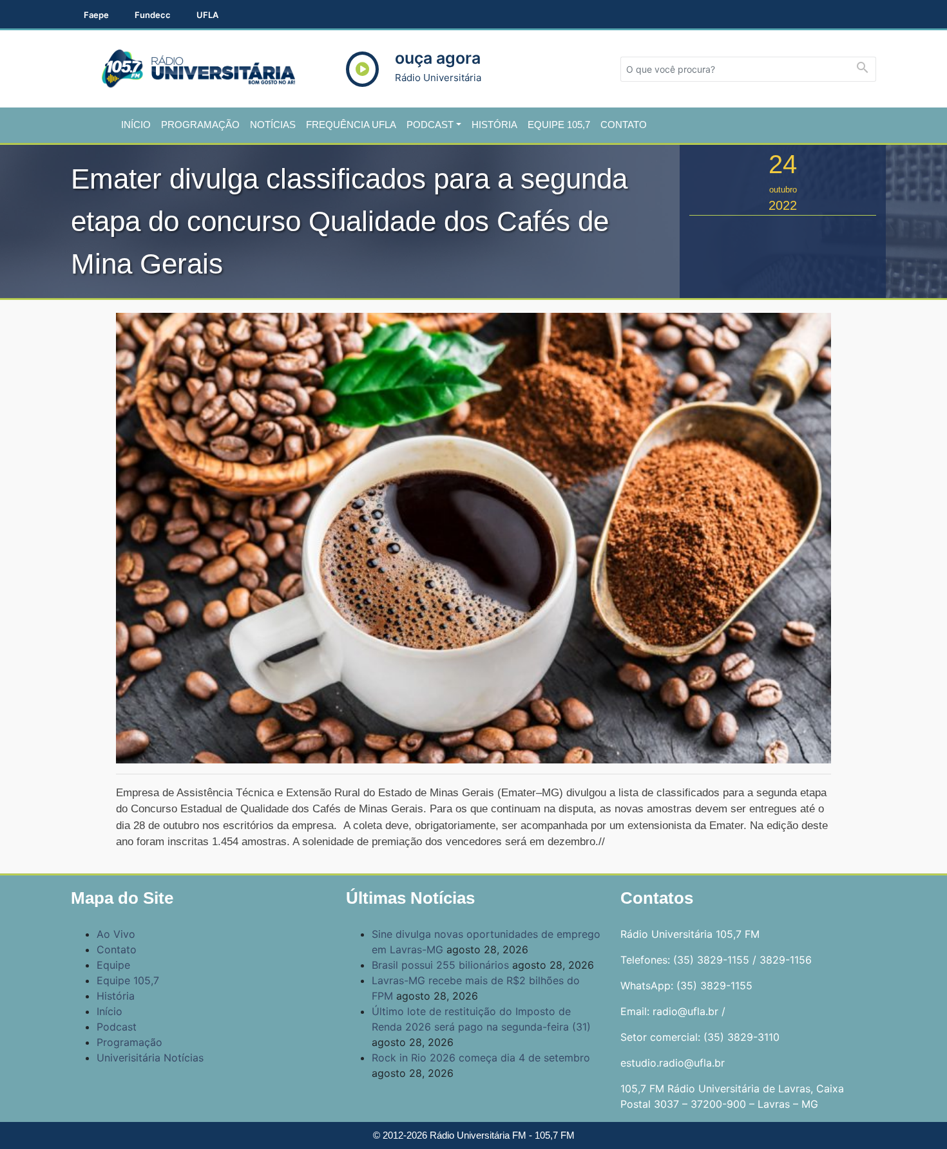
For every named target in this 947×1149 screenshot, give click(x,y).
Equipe (113, 964)
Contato (623, 124)
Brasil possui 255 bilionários (440, 964)
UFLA (207, 15)
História (494, 124)
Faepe (96, 15)
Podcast (430, 124)
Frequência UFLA (351, 124)
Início (136, 124)
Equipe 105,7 (559, 124)
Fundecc (153, 15)
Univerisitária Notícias (150, 1057)
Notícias (273, 124)
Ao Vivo (116, 934)
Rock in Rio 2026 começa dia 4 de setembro (481, 1057)
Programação (200, 124)
